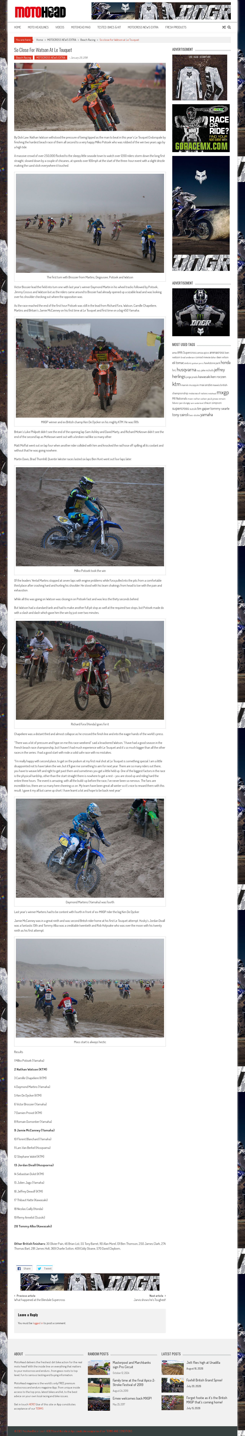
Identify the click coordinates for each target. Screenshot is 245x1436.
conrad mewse (202, 357)
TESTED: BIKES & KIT (109, 27)
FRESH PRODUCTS (175, 27)
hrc (174, 370)
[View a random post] (224, 27)
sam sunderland (197, 403)
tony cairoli (180, 414)
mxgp (223, 392)
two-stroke (194, 415)
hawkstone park (212, 363)
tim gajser (203, 408)
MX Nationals (179, 398)
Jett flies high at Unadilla (203, 1362)
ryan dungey (184, 402)
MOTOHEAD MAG (81, 27)
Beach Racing (87, 40)
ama (174, 352)
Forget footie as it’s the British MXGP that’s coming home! (206, 1400)
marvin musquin (190, 385)
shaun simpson (213, 403)
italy (199, 370)
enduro (188, 363)
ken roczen (218, 376)
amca (200, 352)
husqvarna (186, 369)
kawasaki (204, 376)
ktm (176, 383)
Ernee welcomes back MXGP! (132, 1398)
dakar (213, 357)
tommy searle (220, 408)
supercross (180, 408)
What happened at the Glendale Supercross (39, 1300)
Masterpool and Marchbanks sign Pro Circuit (132, 1364)
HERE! (32, 1404)
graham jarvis (197, 363)
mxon (190, 398)
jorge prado (192, 377)
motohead (212, 393)
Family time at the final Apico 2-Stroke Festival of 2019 (134, 1382)
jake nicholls (207, 370)
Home (17, 27)
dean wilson (222, 357)
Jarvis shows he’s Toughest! (150, 1300)
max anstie (205, 385)
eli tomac (178, 362)
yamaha (206, 414)
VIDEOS (60, 27)
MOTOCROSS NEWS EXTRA (143, 27)
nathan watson (200, 398)
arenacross (217, 352)
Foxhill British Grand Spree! (204, 1380)
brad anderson (188, 357)
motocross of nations (198, 393)
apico (206, 352)
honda (225, 362)
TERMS (39, 1408)
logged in (38, 1323)
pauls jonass (212, 398)
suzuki (193, 408)
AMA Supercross (187, 352)
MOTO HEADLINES (38, 27)
